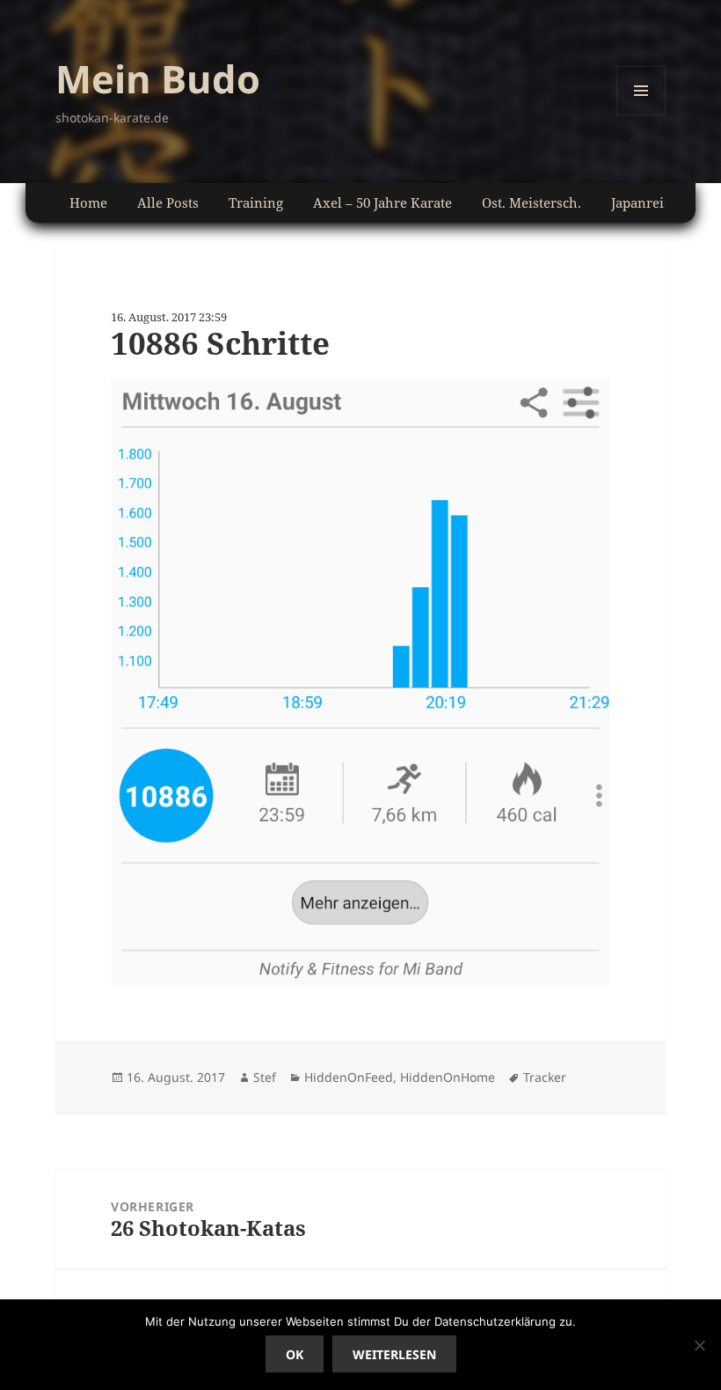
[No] (699, 1345)
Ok (294, 1354)
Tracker (544, 1077)
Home (88, 202)
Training (256, 202)
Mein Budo (157, 78)
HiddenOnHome (447, 1077)
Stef (264, 1077)
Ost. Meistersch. (531, 202)
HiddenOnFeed (348, 1077)
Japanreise (644, 202)
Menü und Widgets (641, 114)
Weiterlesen (394, 1354)
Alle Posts (168, 202)
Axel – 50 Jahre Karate (382, 202)
